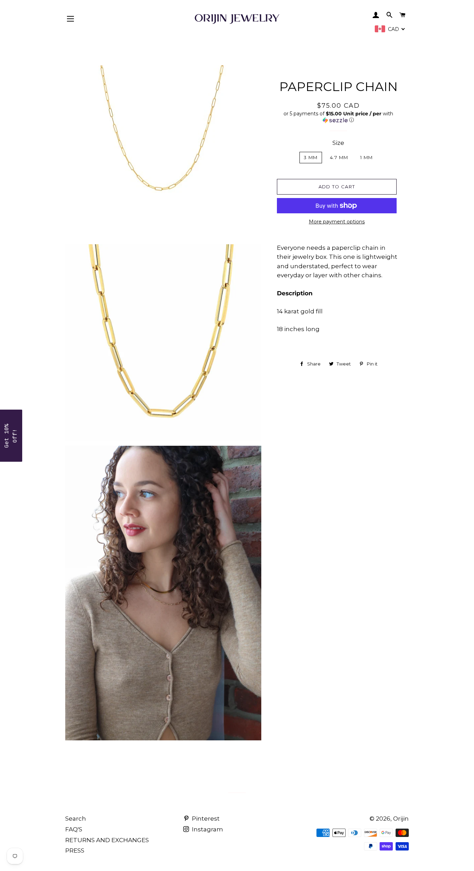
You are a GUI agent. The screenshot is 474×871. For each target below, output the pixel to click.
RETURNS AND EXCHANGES (107, 840)
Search (75, 818)
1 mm (366, 157)
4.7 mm (339, 157)
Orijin (401, 818)
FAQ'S (73, 829)
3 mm (311, 157)
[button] (338, 116)
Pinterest (205, 818)
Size (338, 142)
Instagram (207, 829)
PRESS (74, 850)
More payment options (337, 222)
